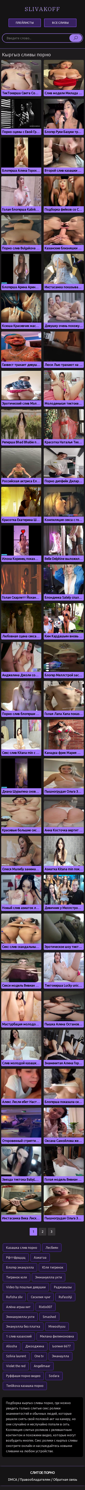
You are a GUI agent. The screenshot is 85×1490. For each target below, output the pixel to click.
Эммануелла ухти (48, 1277)
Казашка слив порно (21, 1247)
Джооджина (34, 1346)
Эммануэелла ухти (20, 1317)
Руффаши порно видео (23, 1376)
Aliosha (11, 1346)
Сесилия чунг (40, 1297)
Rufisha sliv (14, 1297)
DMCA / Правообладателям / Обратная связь (42, 1479)
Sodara (54, 1376)
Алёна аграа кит (18, 1307)
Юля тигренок (52, 1267)
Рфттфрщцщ (16, 1257)
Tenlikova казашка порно (24, 1385)
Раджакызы (63, 1287)
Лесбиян (51, 1247)
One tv (39, 1356)
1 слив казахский (19, 1336)
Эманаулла (60, 1356)
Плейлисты (25, 22)
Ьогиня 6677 (61, 1346)
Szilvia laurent (16, 1356)
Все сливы (60, 22)
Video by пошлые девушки (26, 1287)
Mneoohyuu (56, 1326)
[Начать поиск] (75, 38)
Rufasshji (65, 1297)
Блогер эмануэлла (20, 1267)
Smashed (49, 1317)
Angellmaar (42, 1366)
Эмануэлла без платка (23, 1326)
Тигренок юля (16, 1277)
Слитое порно (42, 1472)
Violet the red (16, 1366)
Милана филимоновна (57, 1336)
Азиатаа (40, 1257)
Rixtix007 (45, 1307)
